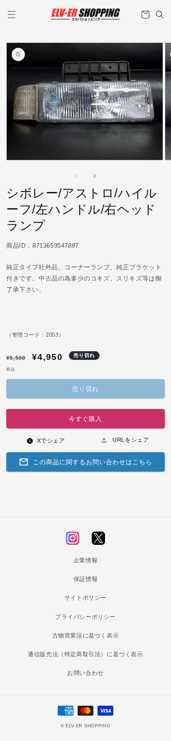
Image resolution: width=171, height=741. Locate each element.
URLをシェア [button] (130, 439)
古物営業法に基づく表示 (85, 635)
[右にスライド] (95, 176)
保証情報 (85, 579)
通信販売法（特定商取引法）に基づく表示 (85, 654)
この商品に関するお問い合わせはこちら (85, 462)
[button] (11, 14)
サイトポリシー (85, 597)
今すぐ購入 (85, 418)
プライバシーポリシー (85, 616)
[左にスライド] (76, 176)
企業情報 (85, 560)
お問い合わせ (85, 673)
